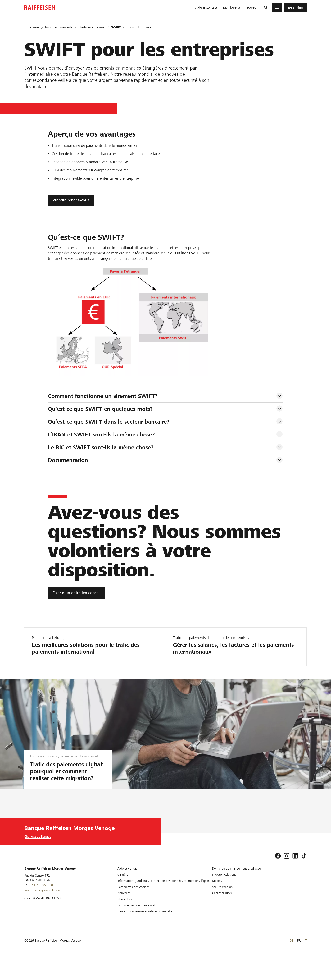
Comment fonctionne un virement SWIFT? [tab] (103, 396)
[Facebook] (278, 856)
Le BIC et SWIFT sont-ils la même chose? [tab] (101, 447)
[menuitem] (206, 7)
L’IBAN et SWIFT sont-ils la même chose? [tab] (101, 434)
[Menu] (277, 7)
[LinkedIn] (295, 856)
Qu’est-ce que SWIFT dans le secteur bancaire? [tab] (109, 421)
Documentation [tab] (68, 460)
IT (305, 940)
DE (291, 940)
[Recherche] (266, 7)
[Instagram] (286, 856)
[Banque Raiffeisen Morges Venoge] (40, 7)
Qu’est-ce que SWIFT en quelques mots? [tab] (100, 409)
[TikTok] (304, 856)
